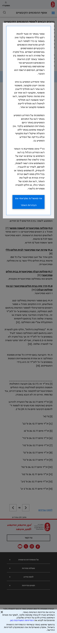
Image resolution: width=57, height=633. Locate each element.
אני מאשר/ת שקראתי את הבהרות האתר (28, 202)
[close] (2, 613)
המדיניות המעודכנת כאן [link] (22, 620)
